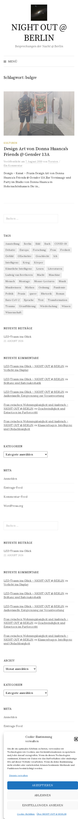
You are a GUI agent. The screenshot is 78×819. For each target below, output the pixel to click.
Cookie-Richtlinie (26, 814)
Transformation (57, 300)
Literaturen (55, 268)
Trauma (10, 306)
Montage (24, 281)
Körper (38, 262)
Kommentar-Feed (15, 496)
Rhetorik (46, 293)
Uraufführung (27, 306)
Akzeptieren (42, 785)
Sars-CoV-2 (12, 300)
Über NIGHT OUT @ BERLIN (51, 814)
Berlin (27, 243)
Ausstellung (12, 243)
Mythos (29, 287)
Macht (40, 275)
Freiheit (65, 250)
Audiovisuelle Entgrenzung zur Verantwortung (34, 395)
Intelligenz (12, 262)
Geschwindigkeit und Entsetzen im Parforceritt (34, 410)
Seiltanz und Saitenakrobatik (22, 383)
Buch (47, 243)
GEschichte (24, 256)
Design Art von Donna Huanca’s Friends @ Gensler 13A (36, 151)
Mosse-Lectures (44, 281)
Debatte (10, 250)
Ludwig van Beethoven (19, 275)
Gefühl (9, 256)
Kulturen (10, 142)
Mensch (10, 281)
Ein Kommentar (13, 165)
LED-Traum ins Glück (17, 336)
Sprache (29, 300)
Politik (9, 293)
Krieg (26, 262)
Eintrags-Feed (13, 487)
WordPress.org (13, 506)
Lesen (40, 268)
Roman (60, 293)
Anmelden (10, 478)
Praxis (21, 293)
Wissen (66, 306)
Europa (24, 250)
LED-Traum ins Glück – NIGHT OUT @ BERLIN (34, 366)
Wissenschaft (13, 312)
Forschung (39, 250)
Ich (55, 256)
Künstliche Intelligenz (18, 268)
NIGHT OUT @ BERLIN (39, 33)
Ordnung (44, 287)
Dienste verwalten (18, 775)
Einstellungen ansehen (42, 805)
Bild (38, 243)
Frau (53, 250)
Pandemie (59, 287)
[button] (76, 739)
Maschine (54, 275)
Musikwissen (13, 287)
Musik (62, 281)
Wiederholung (48, 306)
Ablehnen (42, 795)
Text (41, 300)
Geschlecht (42, 256)
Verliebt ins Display (16, 370)
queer (33, 293)
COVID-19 (61, 243)
